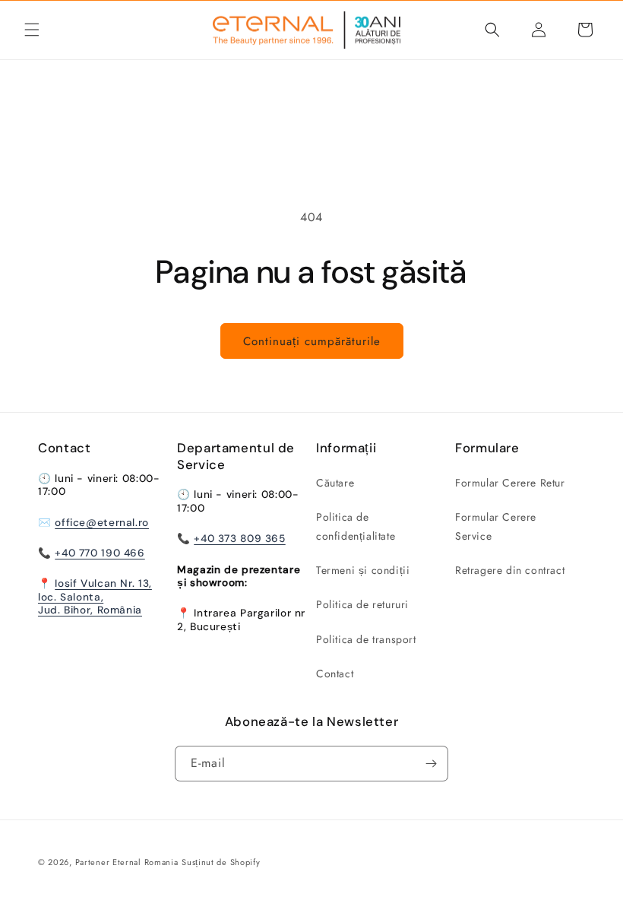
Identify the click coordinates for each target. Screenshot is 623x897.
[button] (32, 29)
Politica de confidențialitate (355, 526)
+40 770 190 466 (99, 552)
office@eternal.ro (102, 522)
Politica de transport (366, 639)
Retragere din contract (509, 570)
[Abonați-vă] (430, 763)
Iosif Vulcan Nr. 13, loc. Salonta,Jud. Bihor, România (95, 596)
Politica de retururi (362, 604)
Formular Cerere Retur (510, 482)
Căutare (335, 482)
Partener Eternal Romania (127, 862)
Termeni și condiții (363, 570)
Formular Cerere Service (495, 526)
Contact (334, 673)
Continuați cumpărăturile (312, 341)
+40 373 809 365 (239, 538)
